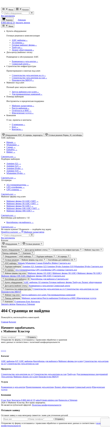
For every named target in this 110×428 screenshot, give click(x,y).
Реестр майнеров (50, 298)
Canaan (39, 263)
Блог (28, 301)
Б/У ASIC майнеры (24, 361)
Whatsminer (30, 263)
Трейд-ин (77, 282)
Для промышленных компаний (61, 295)
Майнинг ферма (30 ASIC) (65, 273)
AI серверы (43, 282)
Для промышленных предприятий (92, 374)
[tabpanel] (55, 166)
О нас (3, 400)
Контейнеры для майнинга (43, 279)
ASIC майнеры (31, 282)
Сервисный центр (62, 286)
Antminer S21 (28, 266)
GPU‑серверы (58, 270)
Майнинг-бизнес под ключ (25, 377)
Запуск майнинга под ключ (34, 295)
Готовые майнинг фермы (60, 282)
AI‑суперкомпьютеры (25, 270)
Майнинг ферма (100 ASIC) (14, 276)
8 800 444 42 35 (8, 22)
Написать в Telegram (25, 304)
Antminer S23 (41, 266)
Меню (10, 10)
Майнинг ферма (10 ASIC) (40, 273)
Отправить (32, 337)
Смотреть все (64, 263)
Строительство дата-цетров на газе (23, 364)
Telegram (21, 20)
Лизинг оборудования (92, 282)
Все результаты (8, 16)
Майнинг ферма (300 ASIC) (40, 276)
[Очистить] (32, 13)
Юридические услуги (86, 298)
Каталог (25, 10)
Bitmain (21, 263)
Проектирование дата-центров (40, 387)
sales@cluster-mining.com (47, 400)
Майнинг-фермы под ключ (70, 361)
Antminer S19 (68, 266)
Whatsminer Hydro (82, 266)
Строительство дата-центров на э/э (49, 289)
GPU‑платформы (44, 270)
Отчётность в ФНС (67, 298)
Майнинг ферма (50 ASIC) (89, 273)
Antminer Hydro (54, 266)
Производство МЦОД (11, 292)
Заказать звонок (23, 22)
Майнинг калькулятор (32, 298)
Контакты (35, 301)
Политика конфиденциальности (46, 405)
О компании (20, 301)
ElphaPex (47, 263)
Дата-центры (7, 377)
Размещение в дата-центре (41, 286)
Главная (4, 322)
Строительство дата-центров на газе (81, 289)
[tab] (22, 135)
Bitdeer (55, 263)
